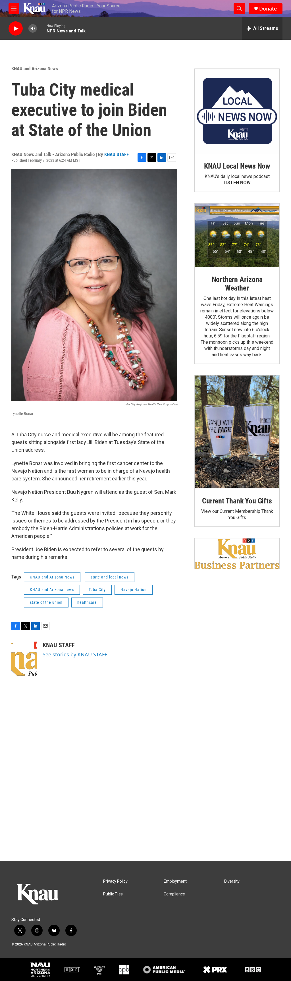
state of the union (46, 602)
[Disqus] (145, 784)
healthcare (87, 602)
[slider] (42, 28)
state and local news (109, 577)
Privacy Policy (115, 881)
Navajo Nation (133, 589)
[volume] (33, 28)
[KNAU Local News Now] (237, 111)
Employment (175, 881)
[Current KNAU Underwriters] (237, 553)
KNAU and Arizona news (52, 589)
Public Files (113, 894)
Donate (268, 9)
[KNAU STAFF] (24, 659)
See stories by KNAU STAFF (75, 654)
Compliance (174, 894)
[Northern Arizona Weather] (237, 235)
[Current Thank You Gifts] (237, 432)
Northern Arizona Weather (237, 283)
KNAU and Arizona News (34, 68)
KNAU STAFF (116, 154)
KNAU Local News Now (237, 166)
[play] (15, 28)
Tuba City (97, 589)
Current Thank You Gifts (237, 501)
